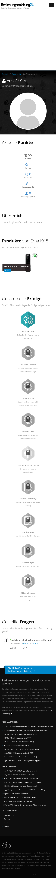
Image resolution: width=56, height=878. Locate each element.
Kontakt (6, 826)
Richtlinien (7, 823)
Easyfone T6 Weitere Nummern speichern (19, 775)
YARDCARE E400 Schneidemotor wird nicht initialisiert (23, 782)
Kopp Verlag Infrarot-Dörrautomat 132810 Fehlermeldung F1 (25, 790)
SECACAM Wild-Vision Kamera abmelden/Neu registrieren (25, 805)
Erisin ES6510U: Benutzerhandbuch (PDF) (18, 753)
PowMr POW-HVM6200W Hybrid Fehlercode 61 (21, 771)
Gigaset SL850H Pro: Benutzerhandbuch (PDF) (20, 757)
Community (16, 74)
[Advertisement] (28, 41)
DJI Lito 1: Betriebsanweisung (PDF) (16, 745)
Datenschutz (37, 875)
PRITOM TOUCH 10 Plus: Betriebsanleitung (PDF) (21, 749)
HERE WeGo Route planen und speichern (18, 801)
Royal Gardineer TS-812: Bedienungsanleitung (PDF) (22, 761)
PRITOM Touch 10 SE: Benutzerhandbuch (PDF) (20, 734)
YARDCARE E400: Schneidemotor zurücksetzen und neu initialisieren (28, 726)
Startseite (5, 74)
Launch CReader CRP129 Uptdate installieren (20, 797)
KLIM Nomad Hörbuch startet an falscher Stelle (21, 786)
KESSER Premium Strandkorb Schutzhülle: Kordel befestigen (25, 730)
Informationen (9, 815)
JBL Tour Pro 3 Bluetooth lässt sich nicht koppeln (21, 778)
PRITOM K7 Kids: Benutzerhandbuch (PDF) (19, 742)
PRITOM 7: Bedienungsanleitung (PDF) (17, 738)
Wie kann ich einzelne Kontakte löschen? (32, 640)
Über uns (7, 819)
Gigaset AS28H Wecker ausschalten (16, 793)
